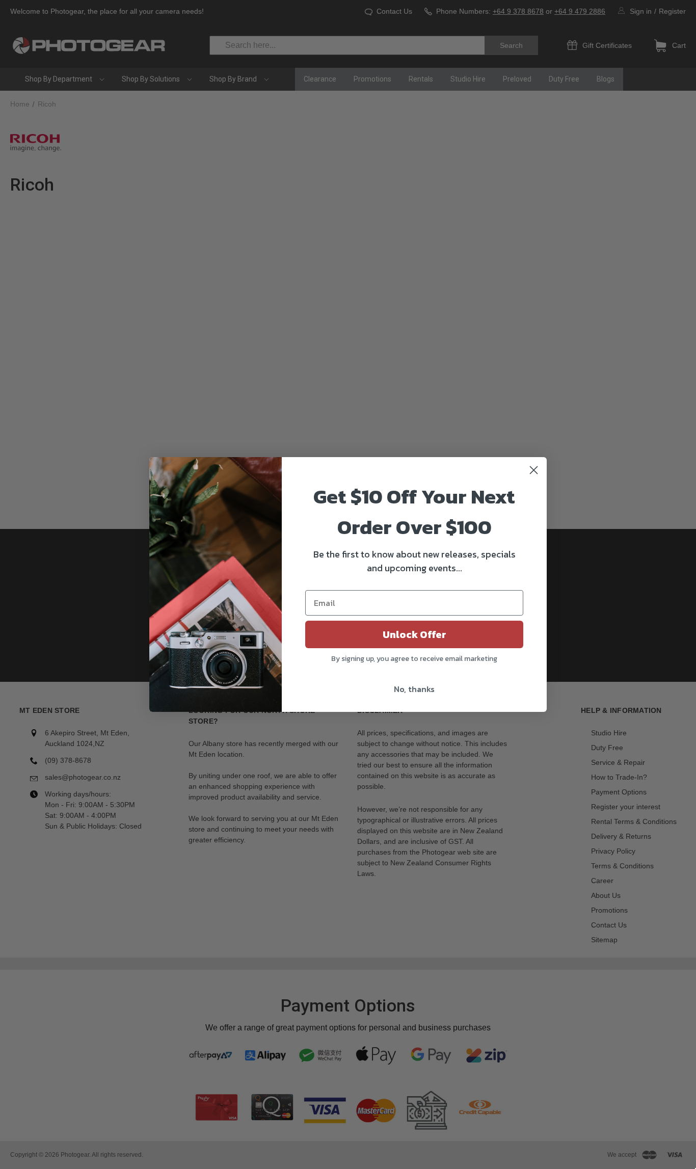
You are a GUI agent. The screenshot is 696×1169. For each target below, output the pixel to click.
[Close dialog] (534, 470)
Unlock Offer (414, 634)
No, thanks (414, 689)
